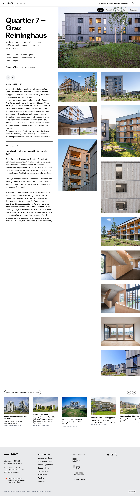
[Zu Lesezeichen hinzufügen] (8, 77)
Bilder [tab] (100, 10)
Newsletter (42, 475)
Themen (110, 3)
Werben (41, 478)
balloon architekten (16, 45)
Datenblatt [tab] (110, 10)
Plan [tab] (118, 10)
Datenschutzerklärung (21, 491)
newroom (22, 146)
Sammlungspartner (45, 465)
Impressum (8, 491)
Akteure (117, 3)
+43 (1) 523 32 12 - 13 (15, 467)
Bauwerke (102, 3)
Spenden (41, 481)
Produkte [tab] (133, 10)
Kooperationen (43, 468)
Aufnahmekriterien (45, 461)
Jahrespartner (43, 471)
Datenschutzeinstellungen (41, 491)
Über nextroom (44, 455)
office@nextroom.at (11, 472)
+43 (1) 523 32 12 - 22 (15, 470)
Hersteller (125, 3)
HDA (20, 84)
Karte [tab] (125, 10)
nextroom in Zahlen (45, 458)
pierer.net (31, 67)
